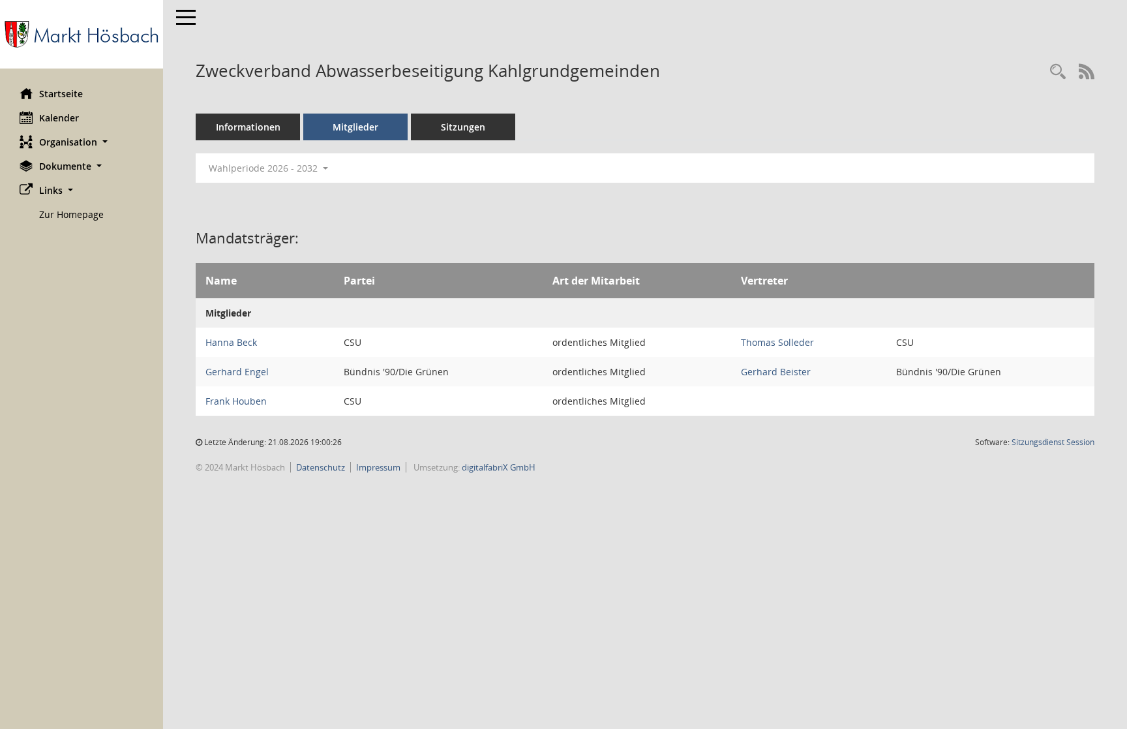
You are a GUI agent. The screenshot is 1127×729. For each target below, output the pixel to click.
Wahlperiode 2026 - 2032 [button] (264, 168)
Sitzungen (463, 127)
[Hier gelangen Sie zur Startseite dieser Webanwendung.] (81, 34)
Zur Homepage (71, 214)
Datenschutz (320, 467)
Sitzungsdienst (1053, 442)
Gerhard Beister (776, 371)
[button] (81, 142)
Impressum (378, 467)
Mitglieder (355, 127)
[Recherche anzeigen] (1058, 72)
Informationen (248, 127)
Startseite (61, 93)
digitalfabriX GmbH (498, 467)
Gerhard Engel (237, 371)
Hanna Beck (231, 342)
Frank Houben (236, 401)
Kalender (59, 118)
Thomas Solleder (777, 342)
